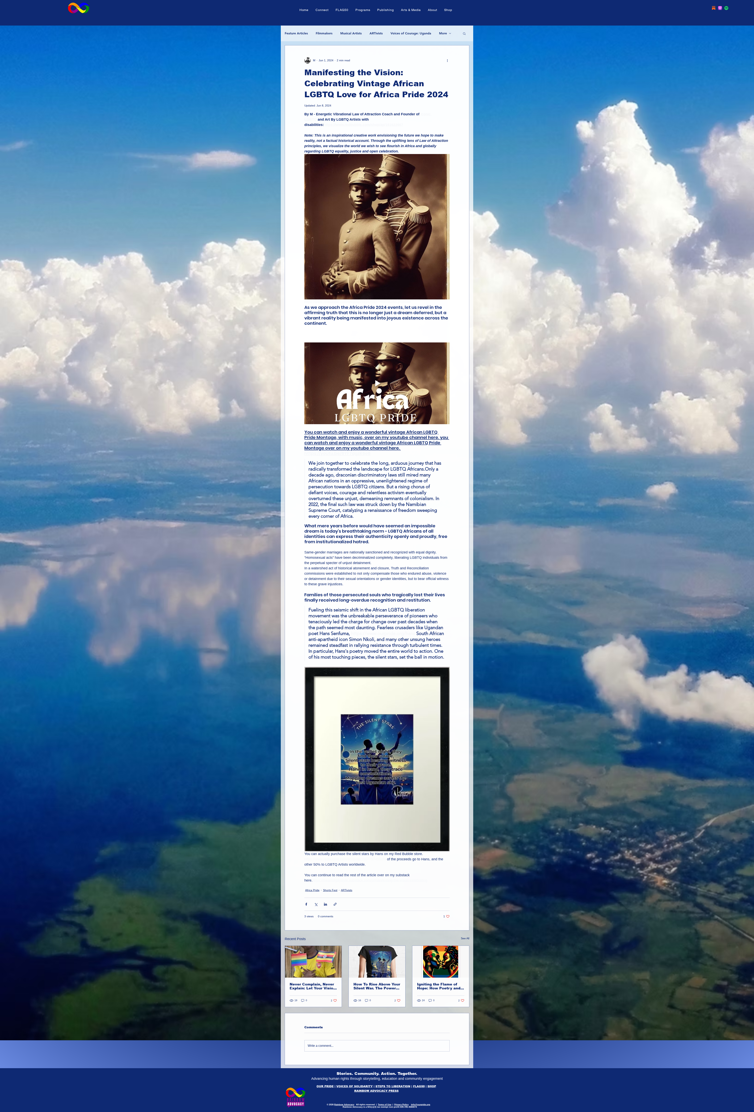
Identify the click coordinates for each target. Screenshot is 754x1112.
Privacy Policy (401, 1104)
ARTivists (376, 33)
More (443, 33)
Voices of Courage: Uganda (411, 33)
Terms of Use (384, 1104)
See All (465, 938)
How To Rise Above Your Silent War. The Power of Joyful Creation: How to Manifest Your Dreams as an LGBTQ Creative (376, 986)
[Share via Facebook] (306, 904)
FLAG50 (419, 1086)
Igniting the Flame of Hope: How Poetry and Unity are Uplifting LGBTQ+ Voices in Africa (438, 986)
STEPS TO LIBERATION (392, 1086)
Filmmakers (324, 33)
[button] (342, 10)
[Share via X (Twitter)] (316, 904)
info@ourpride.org (420, 1104)
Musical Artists (351, 33)
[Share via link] (335, 904)
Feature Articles (296, 33)
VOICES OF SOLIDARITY (354, 1086)
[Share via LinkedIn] (325, 904)
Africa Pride (312, 890)
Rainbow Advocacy (344, 1104)
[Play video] (377, 383)
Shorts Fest (330, 890)
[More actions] (447, 60)
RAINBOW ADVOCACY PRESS (376, 1090)
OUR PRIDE (325, 1086)
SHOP (431, 1086)
